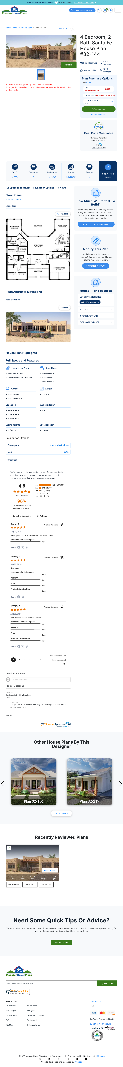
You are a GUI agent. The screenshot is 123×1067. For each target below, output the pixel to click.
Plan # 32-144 (50, 870)
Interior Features (89, 316)
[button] (11, 710)
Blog (92, 1006)
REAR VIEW (30, 885)
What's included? (13, 199)
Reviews (61, 187)
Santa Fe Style (26, 27)
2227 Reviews (24, 495)
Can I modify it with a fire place (18, 695)
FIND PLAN (108, 983)
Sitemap (101, 1056)
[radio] (50, 485)
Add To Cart (100, 109)
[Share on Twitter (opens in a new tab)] (22, 547)
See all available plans (84, 2)
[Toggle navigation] (117, 10)
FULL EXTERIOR (13, 885)
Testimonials (32, 1020)
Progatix (78, 1062)
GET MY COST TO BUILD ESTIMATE (96, 224)
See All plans (62, 813)
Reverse (68, 65)
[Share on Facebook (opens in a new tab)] (18, 547)
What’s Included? (98, 114)
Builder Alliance (33, 1025)
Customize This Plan (95, 266)
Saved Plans (32, 1006)
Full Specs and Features (18, 187)
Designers (31, 1010)
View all (9, 715)
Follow (8, 698)
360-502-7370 (102, 1024)
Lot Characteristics (90, 297)
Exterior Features (89, 322)
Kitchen (84, 309)
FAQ (7, 1020)
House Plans (11, 27)
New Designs (11, 1010)
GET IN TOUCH (61, 942)
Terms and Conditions (35, 1015)
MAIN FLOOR (46, 885)
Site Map (9, 1025)
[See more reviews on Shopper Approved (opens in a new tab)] (26, 547)
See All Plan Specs (108, 175)
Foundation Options (43, 187)
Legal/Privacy (11, 1015)
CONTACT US (95, 1001)
